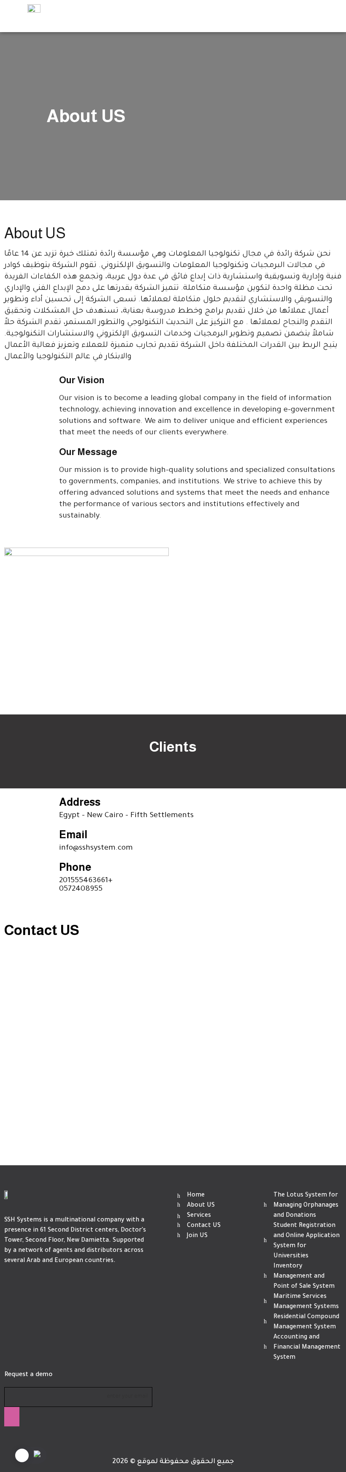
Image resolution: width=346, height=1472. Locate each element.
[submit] (11, 1416)
